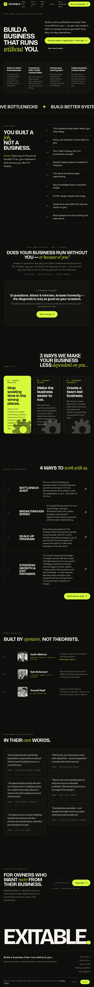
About (52, 4)
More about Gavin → (68, 659)
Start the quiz (46, 314)
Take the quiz (23, 4)
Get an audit (85, 964)
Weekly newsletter (82, 968)
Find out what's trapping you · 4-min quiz (66, 40)
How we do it (33, 4)
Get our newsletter (78, 4)
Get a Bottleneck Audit (62, 4)
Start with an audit (75, 596)
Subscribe (79, 883)
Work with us (42, 4)
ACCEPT (85, 982)
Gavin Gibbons (38, 654)
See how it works (55, 48)
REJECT (74, 982)
